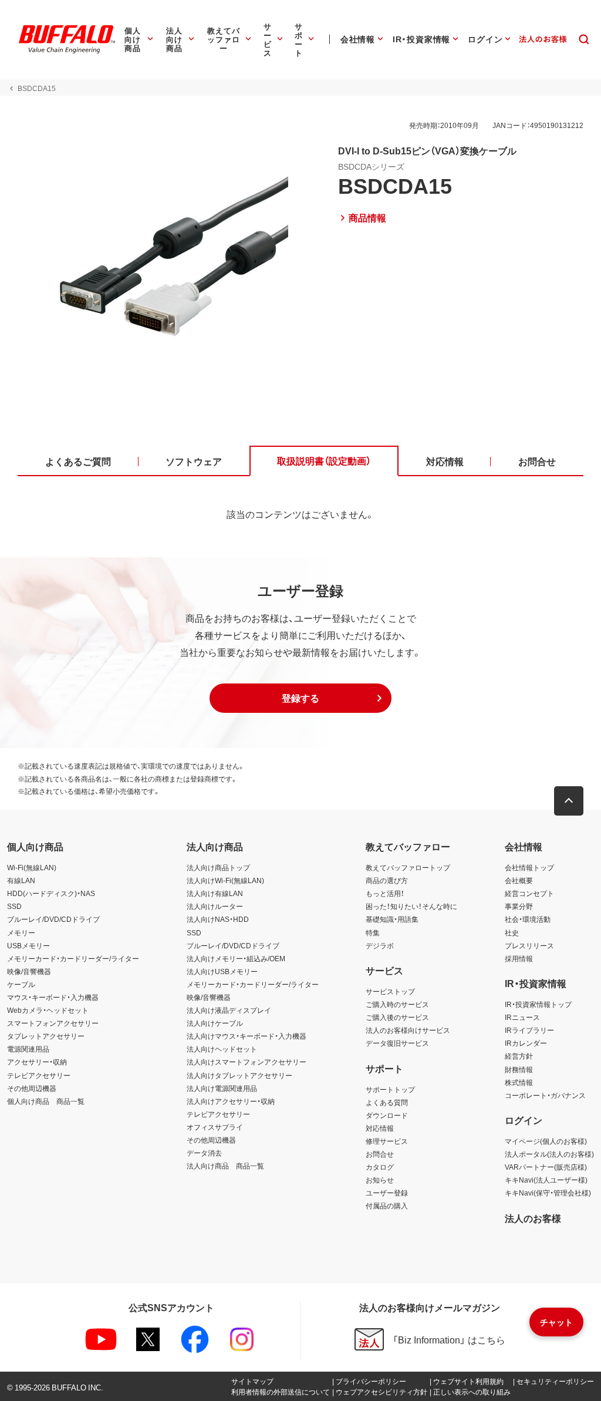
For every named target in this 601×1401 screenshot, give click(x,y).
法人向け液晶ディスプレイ (229, 1010)
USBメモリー (28, 945)
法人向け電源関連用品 (222, 1088)
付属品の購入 (387, 1205)
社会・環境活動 (528, 919)
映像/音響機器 (29, 971)
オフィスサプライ (215, 1127)
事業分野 (519, 906)
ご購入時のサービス (397, 1004)
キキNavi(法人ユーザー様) (546, 1179)
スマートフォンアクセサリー (53, 1023)
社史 (512, 932)
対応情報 (380, 1128)
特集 (373, 932)
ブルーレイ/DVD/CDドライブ (53, 919)
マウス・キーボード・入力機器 (53, 997)
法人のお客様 (533, 1218)
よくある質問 (387, 1102)
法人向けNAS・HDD (218, 919)
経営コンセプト (529, 893)
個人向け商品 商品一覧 (46, 1101)
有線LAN (21, 880)
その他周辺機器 (31, 1088)
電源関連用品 (28, 1048)
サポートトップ (390, 1089)
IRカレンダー (526, 1043)
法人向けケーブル (215, 1023)
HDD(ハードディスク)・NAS (51, 893)
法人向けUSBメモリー (222, 971)
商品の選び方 (387, 880)
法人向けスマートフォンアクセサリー (246, 1061)
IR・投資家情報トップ (538, 1004)
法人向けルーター (215, 906)
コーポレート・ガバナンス (545, 1095)
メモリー (21, 932)
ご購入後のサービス (397, 1017)
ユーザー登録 (387, 1192)
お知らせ (380, 1179)
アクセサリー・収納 (37, 1061)
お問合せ (380, 1154)
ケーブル (21, 984)
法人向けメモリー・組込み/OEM (236, 958)
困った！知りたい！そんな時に (411, 906)
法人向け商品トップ (218, 867)
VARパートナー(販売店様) (546, 1166)
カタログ (380, 1166)
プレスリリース (529, 945)
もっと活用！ (385, 893)
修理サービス (387, 1141)
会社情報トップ (529, 867)
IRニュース (522, 1017)
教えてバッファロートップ (408, 867)
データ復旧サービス (397, 1043)
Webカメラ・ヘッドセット (48, 1010)
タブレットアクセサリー (46, 1035)
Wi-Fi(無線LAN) (31, 867)
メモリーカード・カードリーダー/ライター (73, 958)
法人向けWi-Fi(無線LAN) (225, 880)
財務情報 (519, 1069)
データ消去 (204, 1152)
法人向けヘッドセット (222, 1048)
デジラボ (380, 945)
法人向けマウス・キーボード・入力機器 (246, 1035)
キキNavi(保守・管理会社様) (548, 1192)
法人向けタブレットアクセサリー (239, 1075)
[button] (300, 698)
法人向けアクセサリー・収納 (231, 1101)
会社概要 (519, 880)
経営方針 (519, 1055)
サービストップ (390, 991)
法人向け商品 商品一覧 (225, 1165)
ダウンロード (387, 1115)
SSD (14, 906)
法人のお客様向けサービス (408, 1030)
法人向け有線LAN (215, 893)
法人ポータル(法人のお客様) (549, 1154)
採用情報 (519, 958)
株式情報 (519, 1082)
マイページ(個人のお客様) (546, 1141)
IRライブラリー (529, 1030)
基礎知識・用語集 (392, 919)
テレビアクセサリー (38, 1075)
